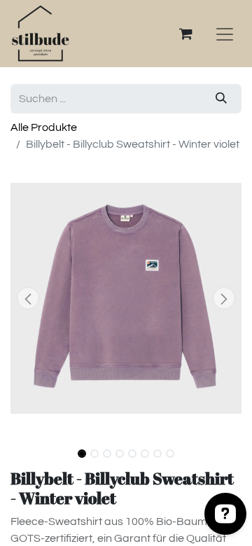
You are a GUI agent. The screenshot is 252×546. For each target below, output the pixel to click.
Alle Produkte (43, 127)
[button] (28, 298)
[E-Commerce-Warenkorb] (185, 33)
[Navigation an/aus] (224, 33)
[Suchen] (221, 98)
